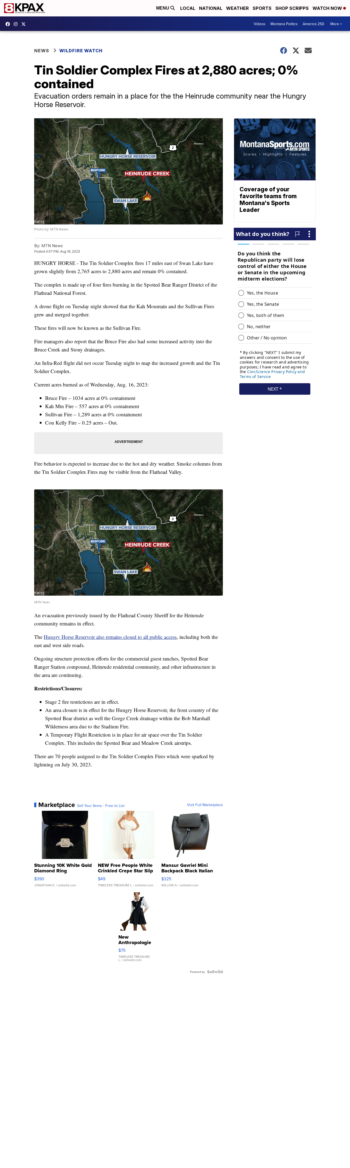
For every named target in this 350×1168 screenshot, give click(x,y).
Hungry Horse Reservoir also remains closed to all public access (110, 636)
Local (187, 8)
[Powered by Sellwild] (215, 972)
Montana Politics (284, 24)
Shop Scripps (292, 8)
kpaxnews (24, 24)
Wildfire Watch (81, 50)
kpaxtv (9, 24)
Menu (163, 8)
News (41, 50)
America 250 (313, 24)
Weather (237, 8)
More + (336, 24)
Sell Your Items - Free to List (100, 805)
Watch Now (328, 8)
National (210, 8)
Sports (262, 8)
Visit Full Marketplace (205, 805)
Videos (260, 24)
